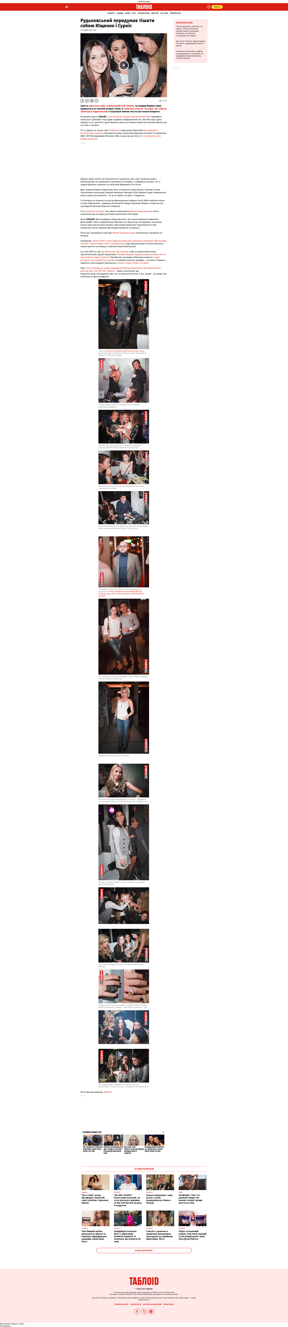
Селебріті (111, 13)
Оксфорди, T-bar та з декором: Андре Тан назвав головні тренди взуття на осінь (190, 1199)
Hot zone (164, 13)
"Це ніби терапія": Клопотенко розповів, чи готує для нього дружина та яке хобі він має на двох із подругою (128, 1200)
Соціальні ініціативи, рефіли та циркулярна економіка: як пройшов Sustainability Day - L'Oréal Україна (189, 54)
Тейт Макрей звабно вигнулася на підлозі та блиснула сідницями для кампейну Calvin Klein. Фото (94, 1236)
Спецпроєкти (175, 13)
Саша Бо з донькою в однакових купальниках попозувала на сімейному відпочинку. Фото (159, 1235)
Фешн (127, 13)
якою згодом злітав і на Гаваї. (134, 263)
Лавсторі (155, 13)
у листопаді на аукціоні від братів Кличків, (129, 116)
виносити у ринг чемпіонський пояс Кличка (111, 106)
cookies (21, 1324)
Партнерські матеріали (152, 1304)
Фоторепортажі (184, 23)
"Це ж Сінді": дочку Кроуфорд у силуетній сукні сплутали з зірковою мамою (95, 1199)
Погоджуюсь (5, 1326)
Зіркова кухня (143, 13)
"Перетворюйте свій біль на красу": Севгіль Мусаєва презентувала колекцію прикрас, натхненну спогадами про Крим (189, 31)
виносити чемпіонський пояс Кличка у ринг (125, 351)
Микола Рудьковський (141, 211)
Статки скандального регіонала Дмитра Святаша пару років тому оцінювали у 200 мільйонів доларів (121, 593)
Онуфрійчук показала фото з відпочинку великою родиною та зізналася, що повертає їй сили (127, 1236)
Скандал (120, 13)
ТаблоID (107, 1092)
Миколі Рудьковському (123, 233)
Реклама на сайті (121, 1304)
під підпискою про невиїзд (114, 251)
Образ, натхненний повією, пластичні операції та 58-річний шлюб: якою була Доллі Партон (192, 1235)
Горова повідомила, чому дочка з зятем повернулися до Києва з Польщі (159, 1199)
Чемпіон (114, 130)
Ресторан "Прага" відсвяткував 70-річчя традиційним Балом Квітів (190, 43)
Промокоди (168, 1304)
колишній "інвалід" (94, 211)
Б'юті (134, 13)
